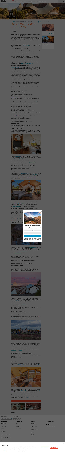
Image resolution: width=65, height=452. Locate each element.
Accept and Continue (54, 447)
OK (63, 443)
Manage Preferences (45, 447)
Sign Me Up (32, 235)
